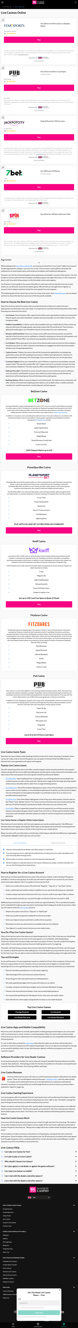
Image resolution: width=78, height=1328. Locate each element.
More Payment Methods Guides (13, 1258)
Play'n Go (6, 1252)
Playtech (6, 1235)
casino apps (29, 1043)
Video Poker (7, 1216)
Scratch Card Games (9, 1222)
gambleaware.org (41, 154)
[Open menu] (2, 2)
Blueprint (6, 1245)
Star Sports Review (39, 61)
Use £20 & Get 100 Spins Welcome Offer (55, 214)
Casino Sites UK (6, 7)
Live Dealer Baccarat (22, 1017)
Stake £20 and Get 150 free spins (52, 121)
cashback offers (52, 1079)
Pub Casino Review (39, 110)
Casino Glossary (8, 1291)
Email (19, 1299)
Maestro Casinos (8, 1282)
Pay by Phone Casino (10, 1275)
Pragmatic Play (8, 1249)
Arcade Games (7, 1209)
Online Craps (7, 1226)
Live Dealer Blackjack (56, 1017)
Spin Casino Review (39, 251)
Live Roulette (56, 1012)
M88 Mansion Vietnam (10, 1294)
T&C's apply (7, 98)
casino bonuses (60, 293)
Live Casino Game (20, 843)
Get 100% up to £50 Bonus (50, 171)
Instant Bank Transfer (10, 1265)
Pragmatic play (40, 420)
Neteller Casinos (8, 1278)
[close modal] (59, 1290)
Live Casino (6, 1219)
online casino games (60, 412)
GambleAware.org (23, 54)
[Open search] (76, 2)
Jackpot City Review (39, 160)
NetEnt (5, 1238)
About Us (6, 1298)
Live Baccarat (11, 799)
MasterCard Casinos (9, 1271)
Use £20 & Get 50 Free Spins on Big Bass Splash (55, 25)
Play (39, 456)
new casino (24, 907)
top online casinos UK (24, 266)
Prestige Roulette (22, 1012)
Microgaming (7, 1242)
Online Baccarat (8, 1212)
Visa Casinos (7, 1268)
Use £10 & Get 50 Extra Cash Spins (53, 72)
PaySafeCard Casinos (10, 1261)
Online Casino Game (58, 843)
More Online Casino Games (12, 1205)
